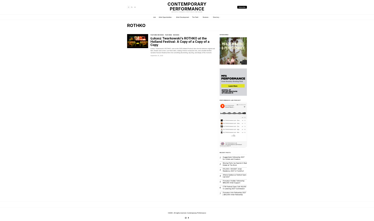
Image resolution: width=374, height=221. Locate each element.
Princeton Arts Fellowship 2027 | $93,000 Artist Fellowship (234, 194)
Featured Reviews (157, 35)
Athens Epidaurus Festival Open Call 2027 (234, 176)
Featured (168, 35)
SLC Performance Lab (225, 147)
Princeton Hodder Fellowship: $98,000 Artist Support (234, 182)
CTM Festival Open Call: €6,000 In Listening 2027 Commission (234, 188)
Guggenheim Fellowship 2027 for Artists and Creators (233, 158)
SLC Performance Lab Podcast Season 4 (240, 147)
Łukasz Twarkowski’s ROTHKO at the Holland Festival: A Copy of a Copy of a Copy (179, 42)
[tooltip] (186, 218)
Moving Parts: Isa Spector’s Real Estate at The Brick (235, 164)
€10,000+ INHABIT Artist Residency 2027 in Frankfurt (233, 170)
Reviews (176, 35)
